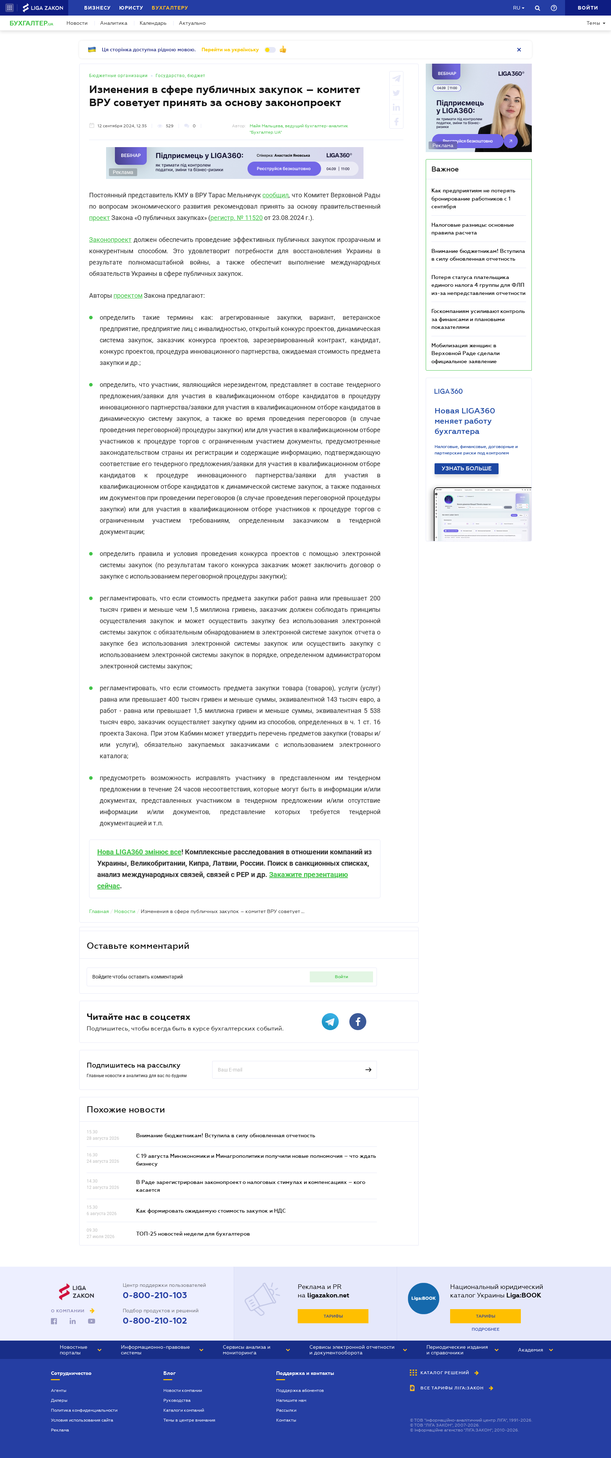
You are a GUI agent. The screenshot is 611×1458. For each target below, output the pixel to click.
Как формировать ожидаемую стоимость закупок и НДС (211, 1210)
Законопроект (110, 239)
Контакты (286, 1420)
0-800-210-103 (155, 1295)
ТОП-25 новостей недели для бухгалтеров (193, 1233)
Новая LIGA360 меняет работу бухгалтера (465, 421)
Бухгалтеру (170, 8)
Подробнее (486, 1329)
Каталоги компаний (183, 1410)
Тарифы (333, 1316)
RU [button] (516, 8)
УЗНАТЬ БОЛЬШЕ (466, 468)
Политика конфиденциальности (84, 1410)
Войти (341, 976)
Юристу (131, 8)
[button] (9, 8)
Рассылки (286, 1410)
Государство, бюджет (180, 75)
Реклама (60, 1430)
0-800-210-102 (155, 1321)
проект (99, 217)
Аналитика (113, 23)
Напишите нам (291, 1400)
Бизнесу (97, 8)
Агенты (58, 1390)
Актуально (192, 23)
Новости (77, 23)
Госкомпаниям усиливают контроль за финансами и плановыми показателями (478, 319)
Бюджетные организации (118, 75)
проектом (128, 295)
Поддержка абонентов (300, 1390)
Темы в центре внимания (189, 1420)
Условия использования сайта (82, 1420)
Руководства (177, 1400)
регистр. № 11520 (236, 217)
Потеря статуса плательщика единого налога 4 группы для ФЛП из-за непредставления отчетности (478, 285)
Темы (593, 23)
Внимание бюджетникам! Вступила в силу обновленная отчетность (225, 1135)
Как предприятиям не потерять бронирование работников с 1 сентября (473, 198)
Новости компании (182, 1390)
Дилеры (59, 1400)
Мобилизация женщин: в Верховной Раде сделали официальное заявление (465, 353)
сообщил (275, 195)
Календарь (153, 23)
